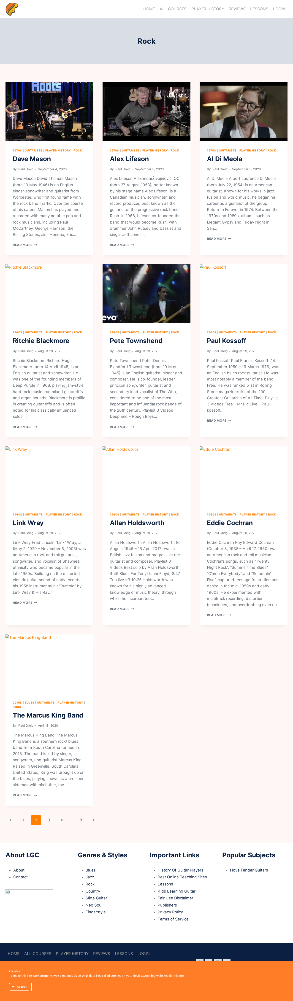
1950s (211, 514)
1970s (17, 150)
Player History (58, 150)
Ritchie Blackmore (41, 341)
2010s (17, 702)
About (18, 870)
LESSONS (259, 9)
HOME (149, 9)
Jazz (90, 877)
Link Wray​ (28, 523)
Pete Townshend (136, 341)
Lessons (165, 884)
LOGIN (279, 9)
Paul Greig (25, 169)
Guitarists (34, 150)
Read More (25, 245)
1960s (17, 332)
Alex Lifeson (129, 159)
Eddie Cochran (230, 523)
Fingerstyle (96, 912)
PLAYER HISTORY (207, 9)
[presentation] (49, 111)
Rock (78, 150)
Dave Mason (32, 159)
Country (93, 891)
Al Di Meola (224, 159)
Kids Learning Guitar (176, 891)
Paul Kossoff (226, 341)
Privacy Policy (170, 912)
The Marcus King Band (48, 715)
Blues (29, 702)
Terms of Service (173, 919)
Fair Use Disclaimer (175, 898)
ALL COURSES (173, 9)
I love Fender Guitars (249, 870)
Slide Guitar (96, 898)
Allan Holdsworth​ (137, 523)
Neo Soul (94, 905)
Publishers (167, 905)
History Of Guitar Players (180, 870)
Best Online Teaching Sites (182, 877)
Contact (20, 877)
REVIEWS (237, 9)
